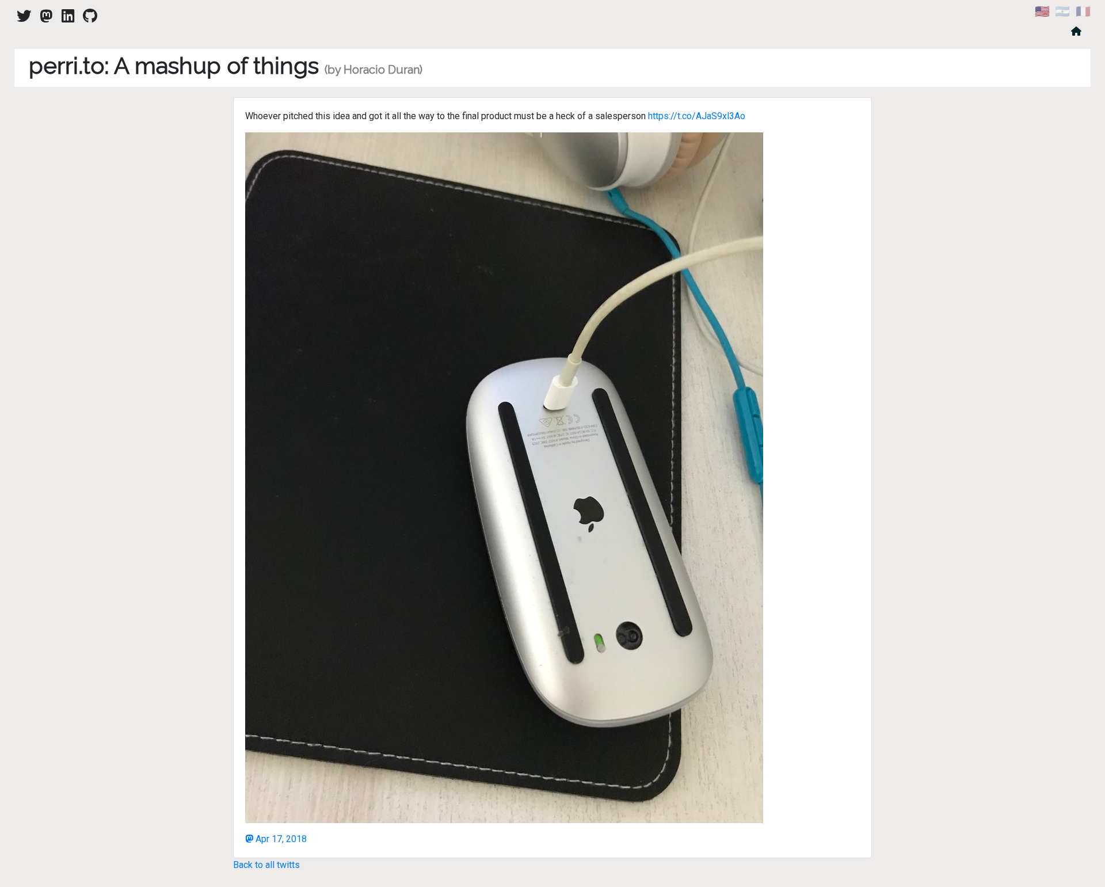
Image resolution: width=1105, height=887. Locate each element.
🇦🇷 (1062, 11)
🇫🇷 (1083, 11)
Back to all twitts (266, 864)
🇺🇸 (1042, 11)
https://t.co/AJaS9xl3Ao (696, 116)
